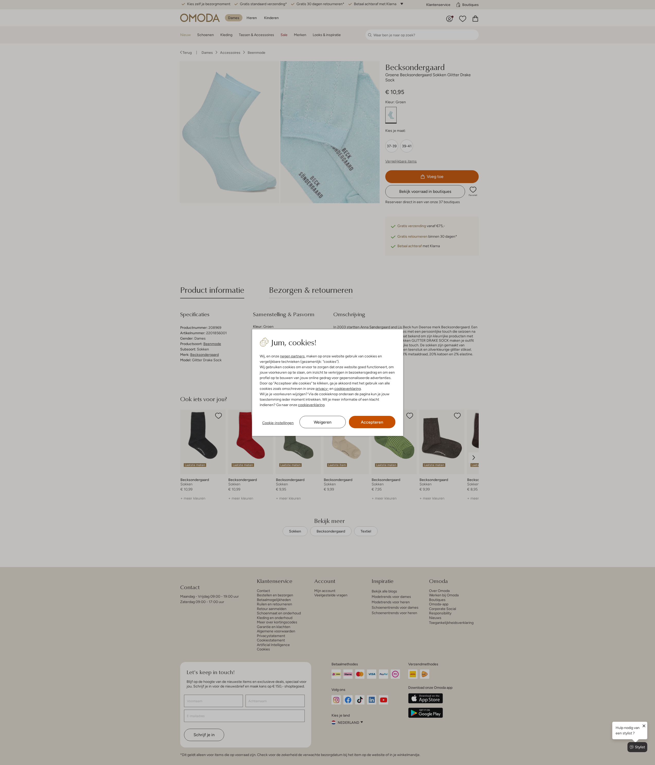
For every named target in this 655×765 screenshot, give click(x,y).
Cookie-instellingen (278, 423)
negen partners (292, 356)
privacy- (322, 388)
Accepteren (372, 422)
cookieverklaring (347, 388)
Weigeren (322, 422)
